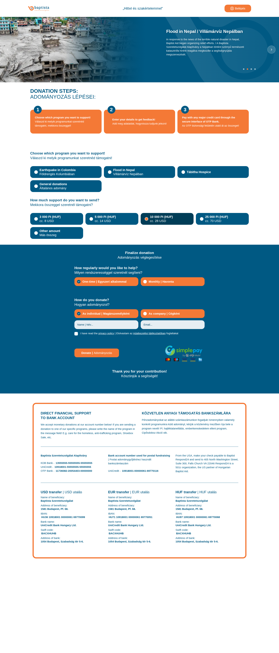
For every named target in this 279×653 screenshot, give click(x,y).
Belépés (240, 8)
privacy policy (106, 333)
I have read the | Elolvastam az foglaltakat (129, 333)
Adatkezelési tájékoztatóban (149, 333)
